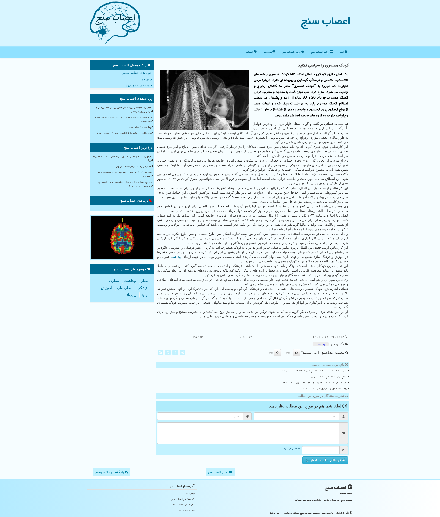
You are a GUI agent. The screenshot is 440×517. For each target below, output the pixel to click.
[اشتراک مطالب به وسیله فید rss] (160, 352)
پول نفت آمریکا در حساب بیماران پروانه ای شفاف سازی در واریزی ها (315, 382)
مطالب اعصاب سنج (186, 510)
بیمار (144, 281)
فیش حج (146, 79)
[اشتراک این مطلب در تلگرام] (182, 352)
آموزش (106, 288)
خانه (342, 52)
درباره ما (190, 493)
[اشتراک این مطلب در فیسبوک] (175, 352)
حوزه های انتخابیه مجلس (136, 72)
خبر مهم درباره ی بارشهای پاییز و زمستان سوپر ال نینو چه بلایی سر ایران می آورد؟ (125, 184)
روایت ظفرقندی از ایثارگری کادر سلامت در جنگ (324, 388)
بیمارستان (124, 288)
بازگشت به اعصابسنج (110, 472)
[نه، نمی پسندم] (277, 352)
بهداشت (268, 52)
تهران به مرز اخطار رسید (140, 127)
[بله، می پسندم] (296, 352)
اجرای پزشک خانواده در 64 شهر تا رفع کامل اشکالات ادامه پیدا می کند (314, 370)
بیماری (114, 281)
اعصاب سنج (326, 20)
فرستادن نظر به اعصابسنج (323, 460)
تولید (144, 295)
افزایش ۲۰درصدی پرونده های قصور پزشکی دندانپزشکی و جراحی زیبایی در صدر (124, 109)
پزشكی (142, 288)
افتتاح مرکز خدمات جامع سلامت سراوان (329, 376)
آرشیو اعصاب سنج (320, 52)
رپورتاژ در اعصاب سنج (184, 504)
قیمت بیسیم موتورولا (139, 85)
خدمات (250, 52)
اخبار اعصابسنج (218, 472)
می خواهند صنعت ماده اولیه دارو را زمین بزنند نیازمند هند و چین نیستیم (123, 119)
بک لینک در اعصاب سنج (183, 499)
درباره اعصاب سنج (291, 52)
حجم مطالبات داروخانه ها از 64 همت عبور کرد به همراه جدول (124, 133)
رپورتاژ (131, 295)
